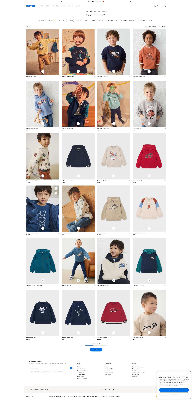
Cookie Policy (177, 385)
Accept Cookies (174, 390)
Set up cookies (174, 394)
